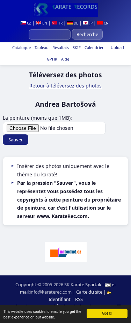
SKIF (76, 47)
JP (90, 23)
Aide (64, 59)
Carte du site (89, 292)
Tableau (41, 47)
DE (75, 23)
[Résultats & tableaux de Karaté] (65, 10)
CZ (28, 23)
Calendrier (93, 47)
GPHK (51, 59)
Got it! (107, 313)
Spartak (93, 284)
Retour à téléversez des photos (65, 85)
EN (44, 23)
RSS (79, 299)
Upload (117, 47)
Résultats (60, 47)
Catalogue (21, 47)
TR (60, 23)
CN (106, 23)
